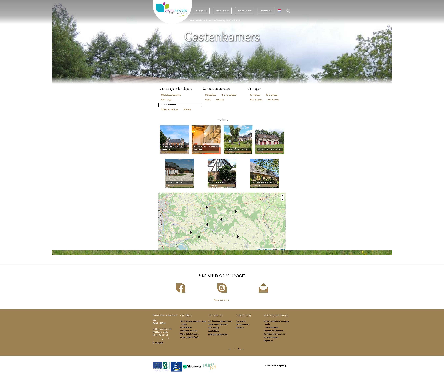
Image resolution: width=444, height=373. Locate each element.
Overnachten (244, 11)
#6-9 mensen (256, 100)
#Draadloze (210, 95)
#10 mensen (273, 100)
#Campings (166, 100)
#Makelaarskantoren (171, 95)
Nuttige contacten (271, 337)
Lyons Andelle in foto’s (189, 337)
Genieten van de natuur (218, 324)
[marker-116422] (221, 219)
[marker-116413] (199, 236)
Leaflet (259, 249)
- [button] (282, 199)
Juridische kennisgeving (275, 365)
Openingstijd (158, 343)
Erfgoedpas (268, 341)
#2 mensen (255, 95)
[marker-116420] (237, 236)
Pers (229, 349)
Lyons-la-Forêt (186, 327)
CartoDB (283, 249)
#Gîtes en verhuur (169, 109)
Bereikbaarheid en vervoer (274, 334)
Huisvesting (240, 321)
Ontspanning (222, 11)
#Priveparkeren (229, 95)
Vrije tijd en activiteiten (217, 334)
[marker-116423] (206, 207)
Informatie (265, 11)
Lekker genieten (242, 324)
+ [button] (282, 195)
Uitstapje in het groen (189, 334)
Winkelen (240, 328)
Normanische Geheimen (273, 331)
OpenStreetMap (267, 249)
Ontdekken (201, 11)
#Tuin (208, 100)
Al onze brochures (271, 327)
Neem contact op (222, 300)
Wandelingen (213, 331)
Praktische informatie (276, 315)
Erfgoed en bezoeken (189, 331)
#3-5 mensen (272, 95)
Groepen (241, 349)
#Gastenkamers (168, 105)
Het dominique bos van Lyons (220, 321)
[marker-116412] (191, 232)
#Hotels (187, 109)
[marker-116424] (207, 224)
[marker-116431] (236, 211)
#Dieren (220, 100)
